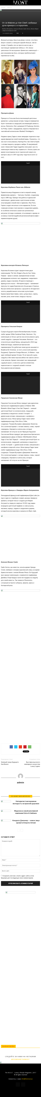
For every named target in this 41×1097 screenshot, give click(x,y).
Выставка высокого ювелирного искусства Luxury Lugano (32, 764)
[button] (38, 2)
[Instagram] (23, 1085)
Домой (3, 7)
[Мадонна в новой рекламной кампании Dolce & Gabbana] (6, 813)
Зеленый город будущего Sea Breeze (10, 763)
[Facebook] (18, 1085)
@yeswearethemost (20, 1059)
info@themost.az (27, 1079)
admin (20, 782)
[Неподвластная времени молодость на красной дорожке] (6, 803)
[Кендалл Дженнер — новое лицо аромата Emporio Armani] (6, 822)
